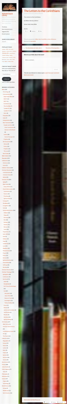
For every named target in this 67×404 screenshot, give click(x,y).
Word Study (6, 153)
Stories (4, 359)
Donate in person (6, 34)
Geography (5, 115)
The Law (6, 151)
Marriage (6, 217)
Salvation (6, 317)
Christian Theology (5, 55)
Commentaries (6, 94)
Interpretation (6, 120)
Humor (4, 345)
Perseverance (6, 250)
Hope (4, 241)
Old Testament (6, 141)
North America (6, 393)
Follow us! (6, 79)
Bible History (6, 324)
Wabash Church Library (7, 14)
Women (12, 61)
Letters (49, 39)
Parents (13, 59)
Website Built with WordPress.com (32, 400)
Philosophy (4, 374)
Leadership (5, 243)
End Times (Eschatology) (10, 286)
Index (4, 118)
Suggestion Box (5, 31)
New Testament (7, 122)
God (5, 291)
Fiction (8, 59)
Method (5, 177)
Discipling (5, 203)
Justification (7, 312)
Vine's (5, 113)
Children (6, 212)
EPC (4, 333)
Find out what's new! (9, 66)
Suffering (9, 61)
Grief (4, 236)
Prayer (3, 61)
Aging (4, 182)
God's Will (5, 234)
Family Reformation (8, 210)
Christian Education (7, 170)
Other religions (5, 369)
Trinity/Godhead (9, 303)
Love (4, 246)
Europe (4, 388)
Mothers (6, 222)
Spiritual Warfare (7, 260)
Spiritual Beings (7, 319)
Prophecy (6, 139)
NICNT (5, 99)
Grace (5, 305)
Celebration (5, 160)
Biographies (6, 341)
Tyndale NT (6, 108)
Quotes (4, 355)
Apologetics (4, 49)
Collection (10, 55)
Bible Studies (11, 49)
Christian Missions (12, 53)
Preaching (6, 196)
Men (5, 220)
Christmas (5, 163)
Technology (6, 383)
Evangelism (6, 205)
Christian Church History (9, 326)
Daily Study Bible (42, 39)
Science (4, 378)
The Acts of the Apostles (53, 48)
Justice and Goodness (9, 310)
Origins (4, 381)
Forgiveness (6, 231)
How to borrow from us (7, 29)
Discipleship (6, 284)
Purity (4, 255)
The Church (5, 336)
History (5, 144)
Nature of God (8, 298)
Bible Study (5, 184)
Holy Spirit (7, 293)
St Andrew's (6, 103)
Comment (56, 69)
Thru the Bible (7, 106)
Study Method (7, 186)
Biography (4, 51)
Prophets (6, 148)
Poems (4, 352)
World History (5, 386)
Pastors (5, 194)
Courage (5, 201)
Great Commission (9, 127)
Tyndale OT (6, 111)
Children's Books (9, 51)
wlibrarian (40, 13)
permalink (33, 41)
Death (5, 281)
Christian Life (5, 53)
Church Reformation (8, 189)
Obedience (5, 248)
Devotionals (11, 57)
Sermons (5, 357)
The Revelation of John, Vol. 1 (33, 48)
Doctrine (5, 279)
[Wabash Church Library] (9, 7)
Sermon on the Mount (10, 130)
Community (6, 191)
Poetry (5, 146)
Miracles (6, 314)
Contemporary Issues (5, 57)
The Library (4, 27)
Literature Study (7, 175)
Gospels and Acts (8, 125)
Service (4, 258)
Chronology (6, 92)
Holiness (5, 239)
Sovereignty (7, 300)
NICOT (5, 101)
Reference (53, 39)
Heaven (5, 307)
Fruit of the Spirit (9, 137)
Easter (4, 165)
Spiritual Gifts (7, 198)
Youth (5, 229)
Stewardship (6, 262)
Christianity (14, 51)
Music (4, 350)
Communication (7, 172)
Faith (4, 208)
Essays (4, 343)
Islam (4, 371)
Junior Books (5, 367)
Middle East (6, 390)
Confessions (6, 277)
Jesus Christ (7, 295)
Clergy (5, 215)
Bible (36, 39)
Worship (5, 267)
